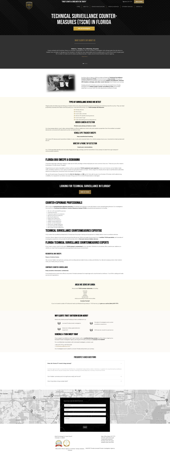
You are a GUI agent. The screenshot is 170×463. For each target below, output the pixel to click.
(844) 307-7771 (111, 436)
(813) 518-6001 (109, 439)
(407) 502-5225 (110, 438)
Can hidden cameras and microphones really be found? (64, 376)
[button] (83, 63)
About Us (85, 6)
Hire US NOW (139, 1)
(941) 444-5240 (110, 442)
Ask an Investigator (84, 28)
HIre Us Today (85, 192)
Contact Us (139, 6)
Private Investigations (98, 6)
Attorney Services (127, 6)
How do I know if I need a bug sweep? (59, 363)
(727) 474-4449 (110, 441)
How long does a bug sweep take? (57, 381)
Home (78, 6)
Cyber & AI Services (113, 6)
